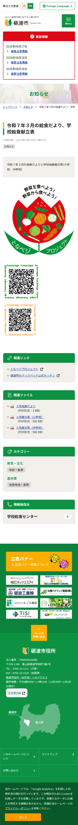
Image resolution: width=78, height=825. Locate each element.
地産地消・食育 (19, 485)
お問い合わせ (11, 770)
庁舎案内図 (14, 693)
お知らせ (28, 106)
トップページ (10, 106)
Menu (68, 20)
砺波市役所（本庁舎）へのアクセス (26, 677)
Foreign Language (58, 6)
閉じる (23, 817)
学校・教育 (16, 470)
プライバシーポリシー (18, 808)
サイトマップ (49, 754)
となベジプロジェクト (24, 369)
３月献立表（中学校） (30, 428)
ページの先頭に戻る (39, 634)
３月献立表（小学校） (30, 417)
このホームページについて (16, 756)
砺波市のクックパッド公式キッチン (32, 375)
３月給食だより (26, 406)
